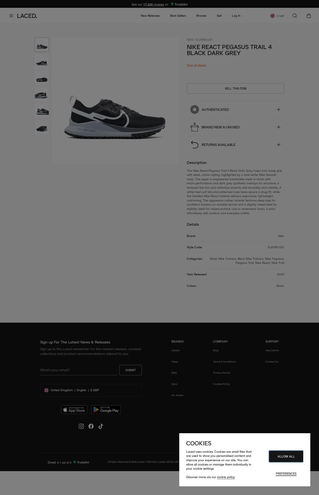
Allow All (286, 456)
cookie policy (226, 477)
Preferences (286, 473)
